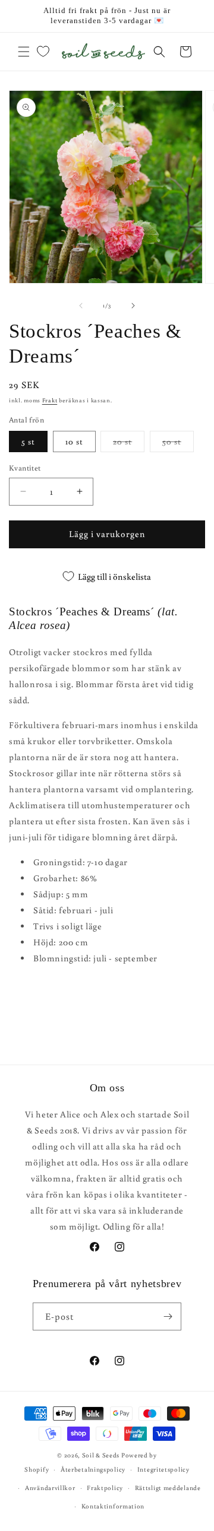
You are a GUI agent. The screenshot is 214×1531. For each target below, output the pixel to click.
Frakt (50, 400)
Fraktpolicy (105, 1488)
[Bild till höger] (133, 306)
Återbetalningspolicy (93, 1469)
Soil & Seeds (100, 1455)
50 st (178, 444)
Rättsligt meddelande (168, 1488)
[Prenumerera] (168, 1316)
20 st (128, 444)
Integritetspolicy (163, 1469)
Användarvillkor (50, 1488)
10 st (74, 441)
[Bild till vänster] (81, 306)
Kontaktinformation (113, 1506)
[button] (24, 52)
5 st (28, 441)
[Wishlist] (43, 52)
